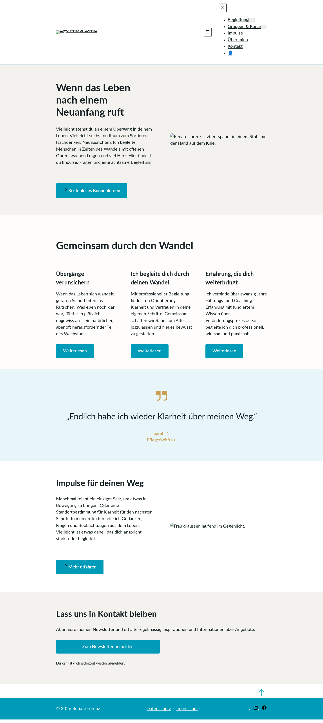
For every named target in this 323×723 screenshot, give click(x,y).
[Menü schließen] (223, 8)
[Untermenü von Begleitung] (251, 20)
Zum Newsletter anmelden (108, 647)
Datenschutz (159, 709)
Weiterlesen (75, 351)
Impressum (187, 709)
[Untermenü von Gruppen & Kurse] (264, 27)
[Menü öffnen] (208, 32)
